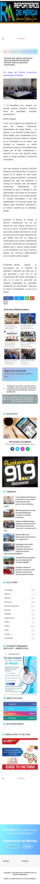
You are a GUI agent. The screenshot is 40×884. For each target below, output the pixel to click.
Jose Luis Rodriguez (29, 879)
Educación (8, 602)
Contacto (25, 861)
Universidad (14, 51)
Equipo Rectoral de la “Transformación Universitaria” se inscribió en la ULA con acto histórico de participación (11, 365)
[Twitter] (17, 449)
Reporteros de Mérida (23, 873)
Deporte (7, 594)
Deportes (7, 598)
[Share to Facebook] (8, 298)
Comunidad (8, 590)
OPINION (7, 614)
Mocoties (7, 610)
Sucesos (7, 634)
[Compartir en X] (19, 298)
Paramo (7, 622)
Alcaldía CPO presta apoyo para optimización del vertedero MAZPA (25, 560)
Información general (11, 606)
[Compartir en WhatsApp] (27, 298)
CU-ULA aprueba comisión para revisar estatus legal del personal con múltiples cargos (11, 328)
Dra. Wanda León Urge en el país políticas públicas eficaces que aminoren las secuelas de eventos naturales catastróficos (27, 329)
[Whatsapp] (28, 449)
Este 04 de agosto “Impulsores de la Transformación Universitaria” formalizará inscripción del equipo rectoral (11, 347)
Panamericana (9, 618)
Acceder (6, 861)
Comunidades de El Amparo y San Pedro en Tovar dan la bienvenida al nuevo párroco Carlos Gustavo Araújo (20, 501)
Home (5, 51)
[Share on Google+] (32, 298)
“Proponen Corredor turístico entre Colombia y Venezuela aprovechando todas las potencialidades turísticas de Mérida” (21, 389)
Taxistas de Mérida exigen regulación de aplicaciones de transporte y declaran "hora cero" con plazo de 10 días (20, 525)
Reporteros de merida (15, 371)
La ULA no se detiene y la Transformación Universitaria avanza (28, 344)
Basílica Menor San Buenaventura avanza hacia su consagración (26, 537)
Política (6, 626)
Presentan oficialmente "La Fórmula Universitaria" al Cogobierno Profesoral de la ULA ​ (27, 364)
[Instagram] (23, 449)
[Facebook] (12, 449)
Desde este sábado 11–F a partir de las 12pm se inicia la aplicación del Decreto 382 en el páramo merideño (17, 399)
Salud (6, 630)
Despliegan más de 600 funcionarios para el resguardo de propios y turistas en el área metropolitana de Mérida (18, 549)
